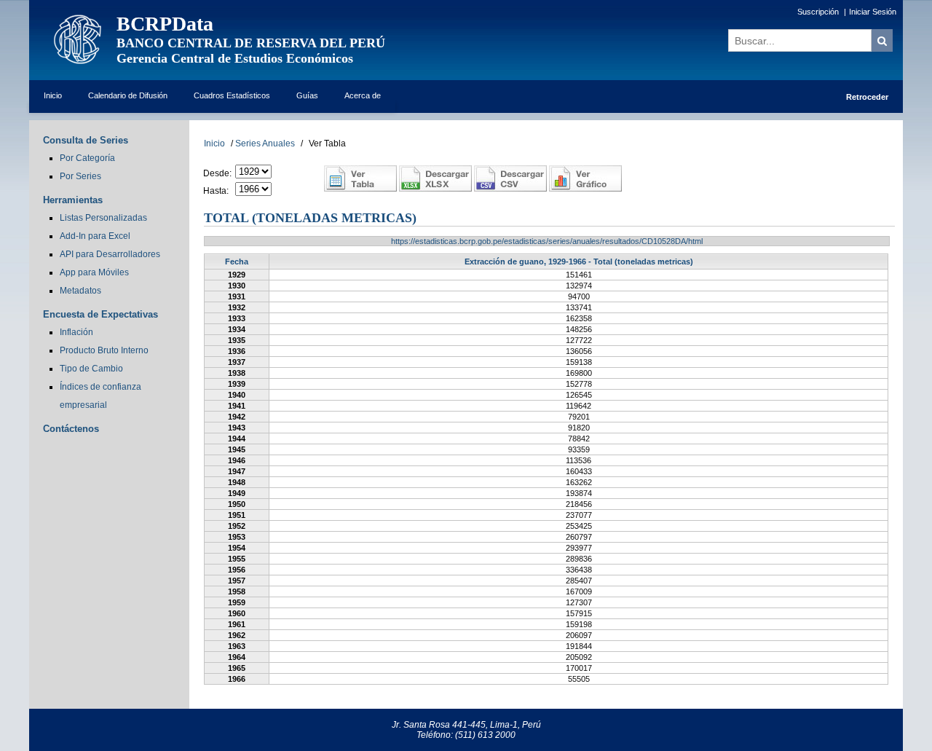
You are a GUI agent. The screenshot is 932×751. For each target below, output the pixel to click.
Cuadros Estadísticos (232, 95)
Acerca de (362, 95)
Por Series (80, 176)
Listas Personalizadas (103, 218)
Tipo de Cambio (91, 368)
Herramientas (73, 199)
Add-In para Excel (95, 236)
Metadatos (80, 291)
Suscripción (818, 11)
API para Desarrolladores (110, 254)
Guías (307, 95)
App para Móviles (94, 272)
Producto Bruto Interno (104, 350)
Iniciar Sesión (872, 11)
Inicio (53, 95)
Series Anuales (265, 143)
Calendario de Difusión (127, 95)
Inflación (76, 332)
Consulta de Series (85, 140)
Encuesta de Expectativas (100, 314)
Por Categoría (87, 158)
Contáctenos (71, 428)
